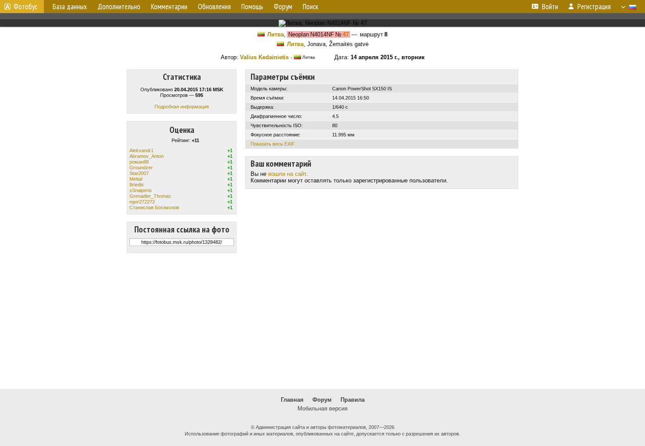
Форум (322, 399)
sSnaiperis (140, 190)
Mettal (135, 179)
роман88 (139, 161)
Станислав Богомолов (154, 207)
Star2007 (139, 173)
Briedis (136, 184)
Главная (292, 399)
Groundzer (141, 167)
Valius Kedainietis (264, 57)
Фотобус (25, 6)
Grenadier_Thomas (150, 196)
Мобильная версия (322, 408)
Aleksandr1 (141, 150)
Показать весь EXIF (273, 143)
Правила (352, 399)
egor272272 (142, 201)
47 (346, 34)
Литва (275, 34)
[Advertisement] (322, 321)
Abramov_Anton (146, 156)
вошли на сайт (287, 174)
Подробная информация (181, 106)
